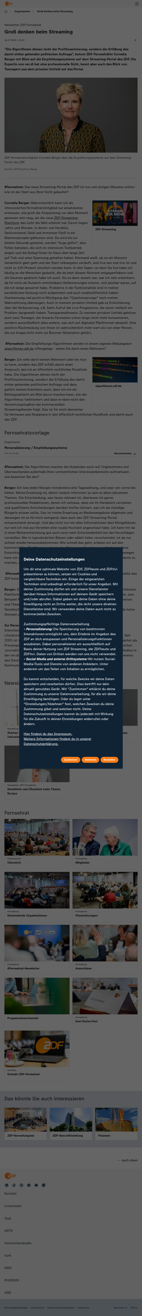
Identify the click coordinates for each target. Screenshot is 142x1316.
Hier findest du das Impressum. (48, 734)
